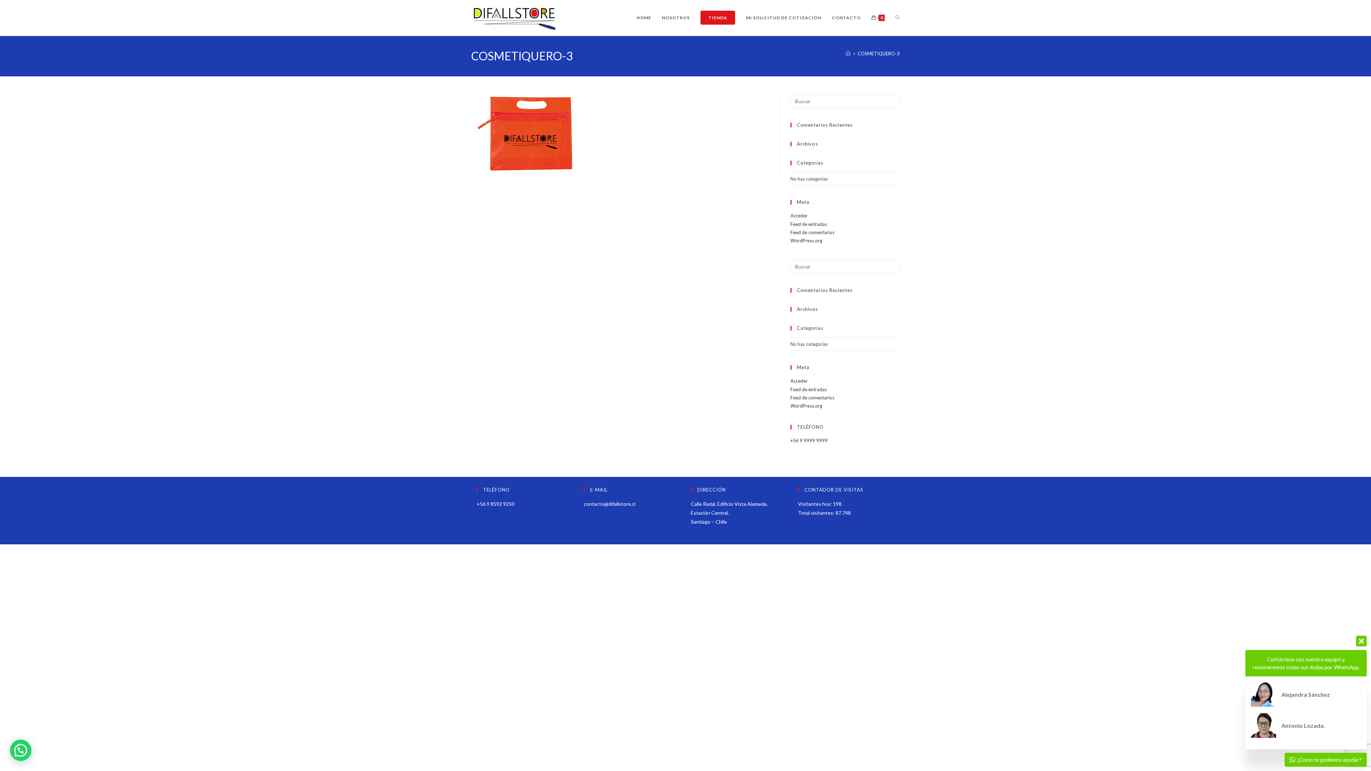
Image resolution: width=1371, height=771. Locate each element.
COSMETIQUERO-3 (879, 53)
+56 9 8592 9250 (495, 504)
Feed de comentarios (812, 232)
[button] (20, 750)
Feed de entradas (808, 224)
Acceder (799, 215)
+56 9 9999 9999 (809, 440)
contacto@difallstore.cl (610, 504)
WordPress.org (806, 240)
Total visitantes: (816, 513)
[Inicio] (848, 53)
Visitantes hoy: (815, 504)
